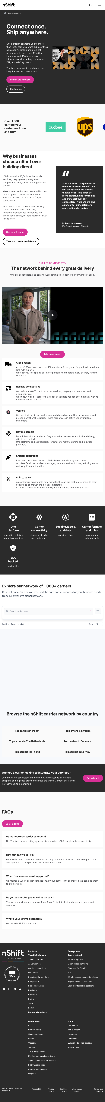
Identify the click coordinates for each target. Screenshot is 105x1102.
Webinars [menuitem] (32, 1047)
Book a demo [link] (12, 823)
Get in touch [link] (93, 778)
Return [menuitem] (31, 1008)
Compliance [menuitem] (33, 981)
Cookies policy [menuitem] (63, 1090)
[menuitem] (37, 955)
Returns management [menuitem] (37, 1069)
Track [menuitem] (30, 1003)
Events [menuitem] (31, 1038)
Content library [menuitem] (34, 1030)
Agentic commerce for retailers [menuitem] (42, 1060)
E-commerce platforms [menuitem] (78, 964)
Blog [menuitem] (30, 1025)
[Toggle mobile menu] (99, 5)
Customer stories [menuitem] (35, 1034)
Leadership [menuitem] (73, 1025)
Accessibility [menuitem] (37, 1089)
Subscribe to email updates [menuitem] (80, 1043)
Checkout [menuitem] (32, 995)
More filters (98, 611)
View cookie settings (77, 1090)
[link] (27, 731)
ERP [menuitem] (69, 973)
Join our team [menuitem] (74, 1030)
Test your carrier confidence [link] (21, 241)
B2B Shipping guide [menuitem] (36, 1065)
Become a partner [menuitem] (76, 959)
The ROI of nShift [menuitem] (35, 959)
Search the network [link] (20, 79)
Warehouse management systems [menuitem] (83, 977)
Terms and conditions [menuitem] (98, 1090)
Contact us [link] (16, 89)
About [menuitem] (71, 1021)
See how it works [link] (15, 232)
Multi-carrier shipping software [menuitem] (41, 1056)
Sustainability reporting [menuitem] (38, 977)
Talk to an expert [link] (52, 354)
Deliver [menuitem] (31, 999)
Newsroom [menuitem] (72, 1034)
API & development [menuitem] (36, 1052)
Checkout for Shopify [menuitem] (77, 968)
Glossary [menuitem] (32, 1043)
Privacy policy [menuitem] (51, 1090)
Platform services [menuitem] (36, 986)
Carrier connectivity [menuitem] (37, 968)
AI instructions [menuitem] (74, 1047)
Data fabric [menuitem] (33, 973)
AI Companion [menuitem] (34, 964)
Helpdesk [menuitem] (32, 1074)
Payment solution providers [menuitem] (80, 981)
